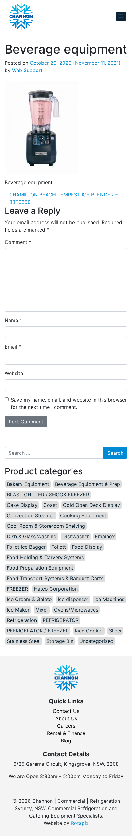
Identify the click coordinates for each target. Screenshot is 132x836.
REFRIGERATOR (61, 620)
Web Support (27, 70)
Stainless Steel (24, 641)
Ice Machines (109, 599)
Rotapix (80, 823)
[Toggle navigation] (121, 16)
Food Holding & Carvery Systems (45, 557)
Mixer (41, 610)
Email (13, 347)
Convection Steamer (30, 515)
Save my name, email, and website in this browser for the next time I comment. (69, 403)
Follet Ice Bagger (26, 547)
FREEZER (17, 589)
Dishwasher (75, 536)
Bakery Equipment (28, 484)
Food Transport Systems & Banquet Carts (55, 578)
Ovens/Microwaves (76, 610)
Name (13, 320)
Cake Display (22, 505)
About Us (66, 718)
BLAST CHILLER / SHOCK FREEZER (48, 494)
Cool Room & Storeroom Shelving (46, 526)
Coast (50, 505)
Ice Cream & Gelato (29, 599)
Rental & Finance (66, 733)
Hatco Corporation (56, 589)
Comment (18, 242)
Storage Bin (59, 641)
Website (14, 373)
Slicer (115, 631)
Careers (66, 726)
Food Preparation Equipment (40, 568)
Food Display (87, 547)
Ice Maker (18, 610)
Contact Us (66, 711)
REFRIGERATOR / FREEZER (38, 631)
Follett (59, 547)
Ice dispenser (73, 599)
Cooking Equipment (83, 515)
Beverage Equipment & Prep (87, 484)
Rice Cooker (89, 631)
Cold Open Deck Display (91, 505)
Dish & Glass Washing (31, 536)
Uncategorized (96, 641)
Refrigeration (22, 620)
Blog (66, 740)
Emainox (105, 536)
